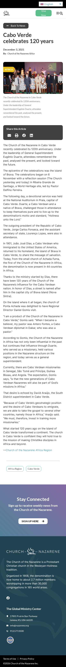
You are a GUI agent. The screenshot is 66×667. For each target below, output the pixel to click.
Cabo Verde (33, 468)
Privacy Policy (27, 658)
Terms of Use (9, 658)
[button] (57, 13)
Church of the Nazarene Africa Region (29, 450)
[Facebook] (8, 598)
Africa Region (15, 468)
